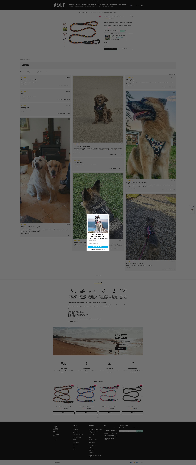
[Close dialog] (108, 214)
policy (104, 249)
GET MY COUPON (98, 246)
